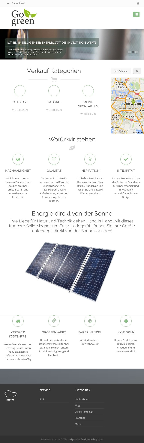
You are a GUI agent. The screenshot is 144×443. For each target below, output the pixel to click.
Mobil (78, 424)
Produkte (80, 417)
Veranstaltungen (84, 411)
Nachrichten (81, 399)
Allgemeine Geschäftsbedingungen (86, 439)
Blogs (78, 405)
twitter (118, 3)
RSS (42, 399)
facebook (126, 3)
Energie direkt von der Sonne (72, 213)
